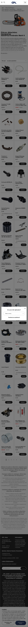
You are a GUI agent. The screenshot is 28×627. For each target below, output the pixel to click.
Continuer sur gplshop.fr (14, 317)
